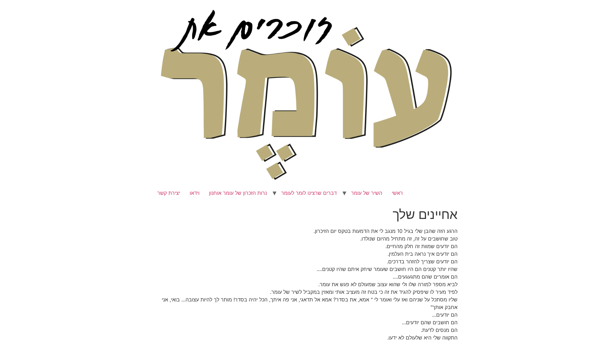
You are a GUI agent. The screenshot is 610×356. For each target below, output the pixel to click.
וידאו (195, 193)
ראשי (397, 193)
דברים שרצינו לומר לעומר (309, 193)
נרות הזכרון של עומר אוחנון (238, 193)
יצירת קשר (168, 193)
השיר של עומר (366, 193)
